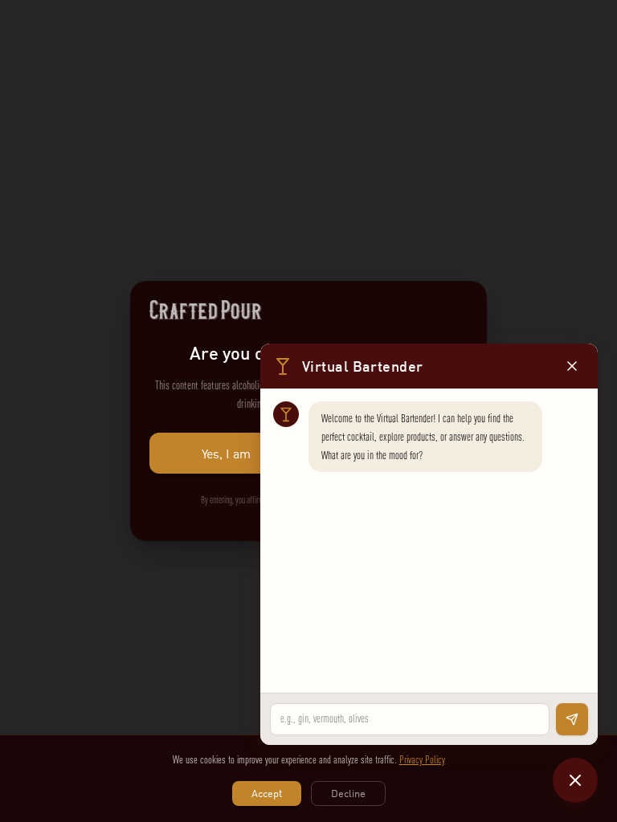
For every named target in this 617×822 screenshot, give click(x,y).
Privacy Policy (422, 759)
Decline (348, 793)
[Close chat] (575, 780)
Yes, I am (226, 454)
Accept (266, 793)
